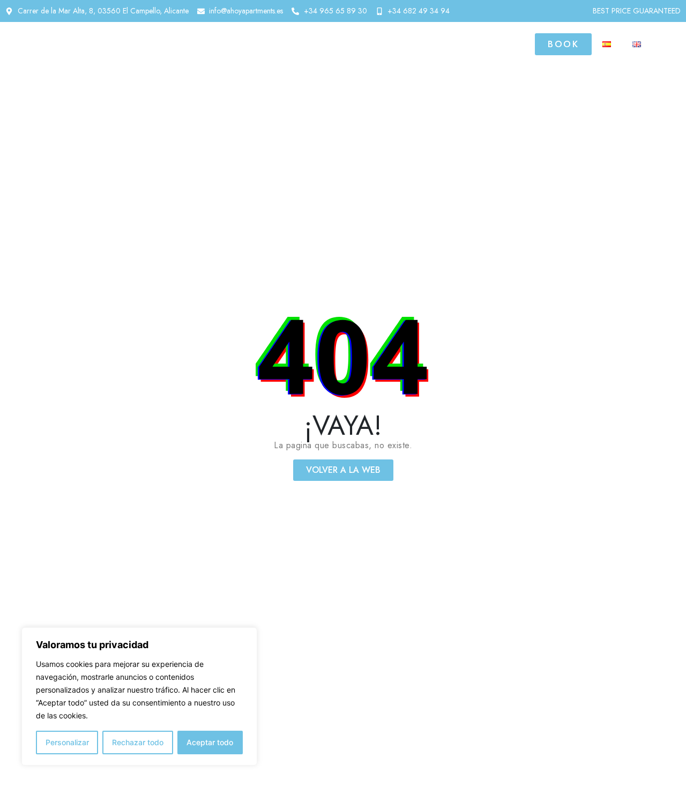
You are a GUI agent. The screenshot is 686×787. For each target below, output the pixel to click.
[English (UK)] (637, 44)
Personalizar (67, 742)
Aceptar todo (210, 742)
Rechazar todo (137, 742)
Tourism (505, 44)
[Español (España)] (607, 44)
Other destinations (416, 44)
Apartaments (236, 44)
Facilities (324, 44)
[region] (139, 696)
